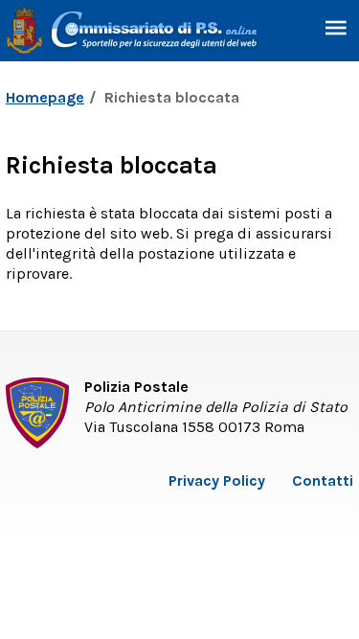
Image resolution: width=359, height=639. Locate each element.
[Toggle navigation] (336, 30)
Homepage (45, 97)
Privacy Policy (216, 480)
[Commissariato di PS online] (133, 28)
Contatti (322, 480)
